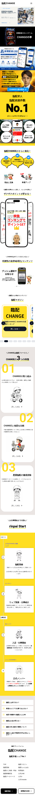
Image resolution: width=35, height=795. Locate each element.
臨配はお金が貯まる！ (13, 721)
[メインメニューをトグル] (31, 3)
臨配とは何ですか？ (12, 702)
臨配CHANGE (8, 3)
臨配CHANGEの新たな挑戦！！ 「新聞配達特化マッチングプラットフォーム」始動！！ (15, 324)
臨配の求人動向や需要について (16, 727)
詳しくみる (14, 331)
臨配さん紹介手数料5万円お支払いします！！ (18, 733)
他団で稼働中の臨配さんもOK (16, 715)
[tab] (6, 341)
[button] (2, 276)
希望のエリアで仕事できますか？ (17, 708)
